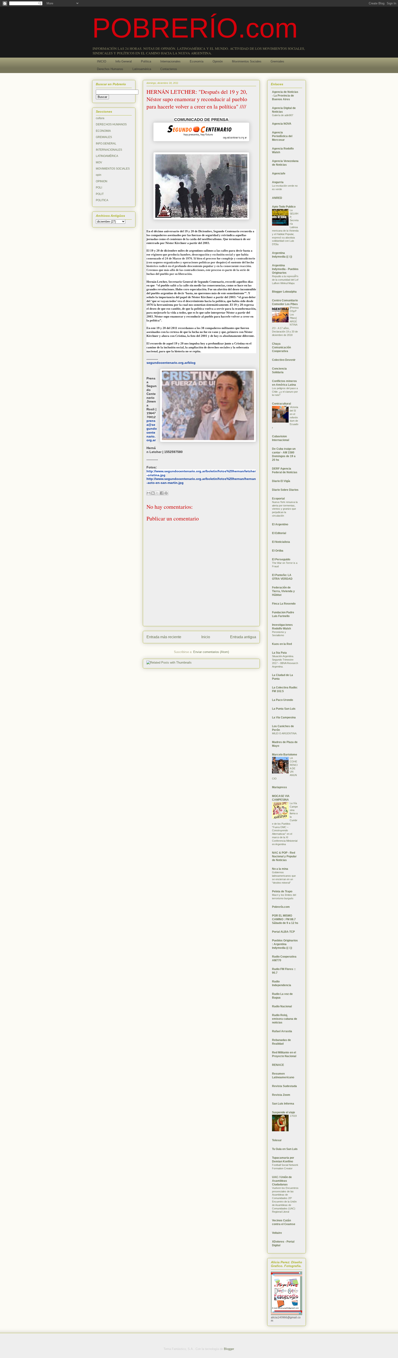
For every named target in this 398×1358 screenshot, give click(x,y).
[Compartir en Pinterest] (166, 493)
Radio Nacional (282, 1006)
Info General (123, 61)
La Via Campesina (284, 717)
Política (146, 61)
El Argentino (280, 524)
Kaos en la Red (282, 644)
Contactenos (168, 69)
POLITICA (102, 200)
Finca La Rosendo (284, 603)
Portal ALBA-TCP (283, 931)
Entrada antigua (243, 637)
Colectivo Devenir (284, 360)
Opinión (218, 61)
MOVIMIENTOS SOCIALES (113, 168)
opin (98, 174)
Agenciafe (278, 173)
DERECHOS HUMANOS (111, 124)
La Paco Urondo (282, 700)
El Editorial (279, 533)
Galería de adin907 (282, 115)
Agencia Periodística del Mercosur (282, 136)
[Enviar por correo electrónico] (148, 493)
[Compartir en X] (157, 493)
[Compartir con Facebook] (161, 493)
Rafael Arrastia (282, 1031)
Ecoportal (278, 498)
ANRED (277, 198)
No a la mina (280, 868)
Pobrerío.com (281, 906)
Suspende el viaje (283, 1112)
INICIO (101, 61)
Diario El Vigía (281, 481)
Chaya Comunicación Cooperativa (281, 347)
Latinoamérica (141, 69)
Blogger (229, 1349)
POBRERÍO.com (195, 27)
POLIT (100, 194)
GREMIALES (104, 137)
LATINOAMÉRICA (107, 156)
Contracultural (281, 403)
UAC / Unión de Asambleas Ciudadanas (282, 1181)
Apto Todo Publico (284, 206)
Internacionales (170, 61)
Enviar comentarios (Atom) (211, 652)
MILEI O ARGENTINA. (284, 733)
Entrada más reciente (163, 637)
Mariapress (279, 787)
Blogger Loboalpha (284, 291)
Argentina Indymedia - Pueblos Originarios (285, 269)
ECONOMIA (103, 130)
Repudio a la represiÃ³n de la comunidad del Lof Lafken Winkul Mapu (285, 280)
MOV (99, 162)
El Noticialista (281, 542)
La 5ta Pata (279, 652)
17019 (293, 1115)
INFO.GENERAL (106, 143)
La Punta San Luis (284, 708)
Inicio (205, 637)
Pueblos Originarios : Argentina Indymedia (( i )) (285, 944)
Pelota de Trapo (282, 891)
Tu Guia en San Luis (285, 1149)
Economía (196, 61)
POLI (99, 187)
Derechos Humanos (110, 69)
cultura (100, 118)
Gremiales (277, 61)
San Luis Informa (283, 1103)
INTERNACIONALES (109, 149)
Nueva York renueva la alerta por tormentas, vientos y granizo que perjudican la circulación (285, 509)
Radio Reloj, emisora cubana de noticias (284, 1019)
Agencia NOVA (281, 123)
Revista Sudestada (284, 1086)
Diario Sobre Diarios (285, 489)
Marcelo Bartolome (284, 754)
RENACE (278, 1065)
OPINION (101, 181)
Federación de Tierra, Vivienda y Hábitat (283, 591)
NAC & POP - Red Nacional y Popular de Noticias (284, 856)
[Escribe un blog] (153, 493)
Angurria (278, 182)
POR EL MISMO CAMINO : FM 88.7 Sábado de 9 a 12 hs (285, 919)
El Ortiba (277, 550)
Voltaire (277, 1233)
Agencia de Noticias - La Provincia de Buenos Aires (285, 95)
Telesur (277, 1140)
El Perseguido (281, 559)
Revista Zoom (281, 1094)
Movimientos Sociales (246, 61)
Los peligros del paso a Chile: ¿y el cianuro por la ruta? (285, 392)
